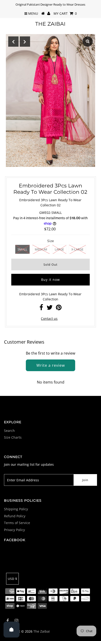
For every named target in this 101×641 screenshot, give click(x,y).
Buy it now (50, 279)
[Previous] (13, 41)
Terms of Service (17, 523)
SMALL (22, 249)
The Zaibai (50, 24)
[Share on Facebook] (41, 308)
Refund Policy (14, 516)
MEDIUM (41, 249)
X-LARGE (77, 249)
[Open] (11, 629)
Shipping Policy (16, 509)
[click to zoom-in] (87, 41)
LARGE (59, 249)
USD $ (12, 579)
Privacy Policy (14, 530)
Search (9, 430)
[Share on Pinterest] (59, 308)
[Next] (25, 41)
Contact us (49, 318)
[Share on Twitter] (50, 308)
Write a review (50, 365)
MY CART (65, 13)
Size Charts (13, 437)
